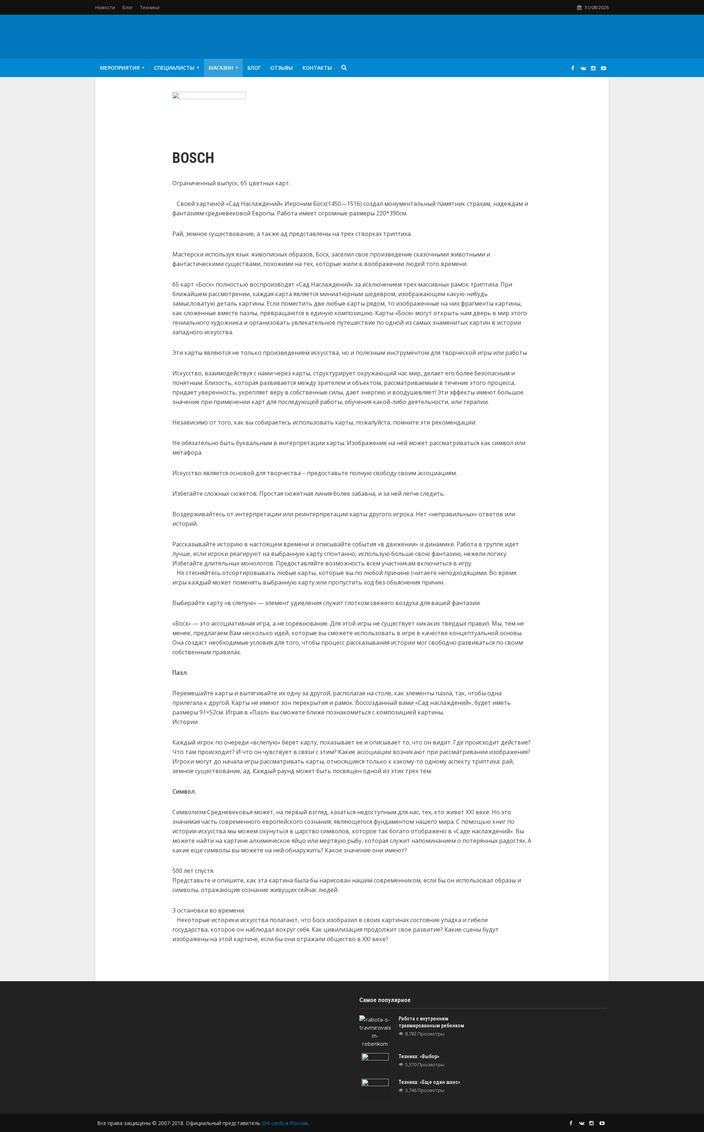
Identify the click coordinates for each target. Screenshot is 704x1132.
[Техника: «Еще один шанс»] (375, 1088)
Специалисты (174, 67)
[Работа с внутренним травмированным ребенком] (375, 1030)
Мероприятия (120, 67)
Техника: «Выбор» (419, 1056)
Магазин (221, 67)
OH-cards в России (285, 1123)
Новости (105, 7)
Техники (150, 7)
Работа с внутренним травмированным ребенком (431, 1022)
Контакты (317, 67)
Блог (127, 7)
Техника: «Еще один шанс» (429, 1082)
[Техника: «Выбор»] (375, 1062)
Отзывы (281, 67)
